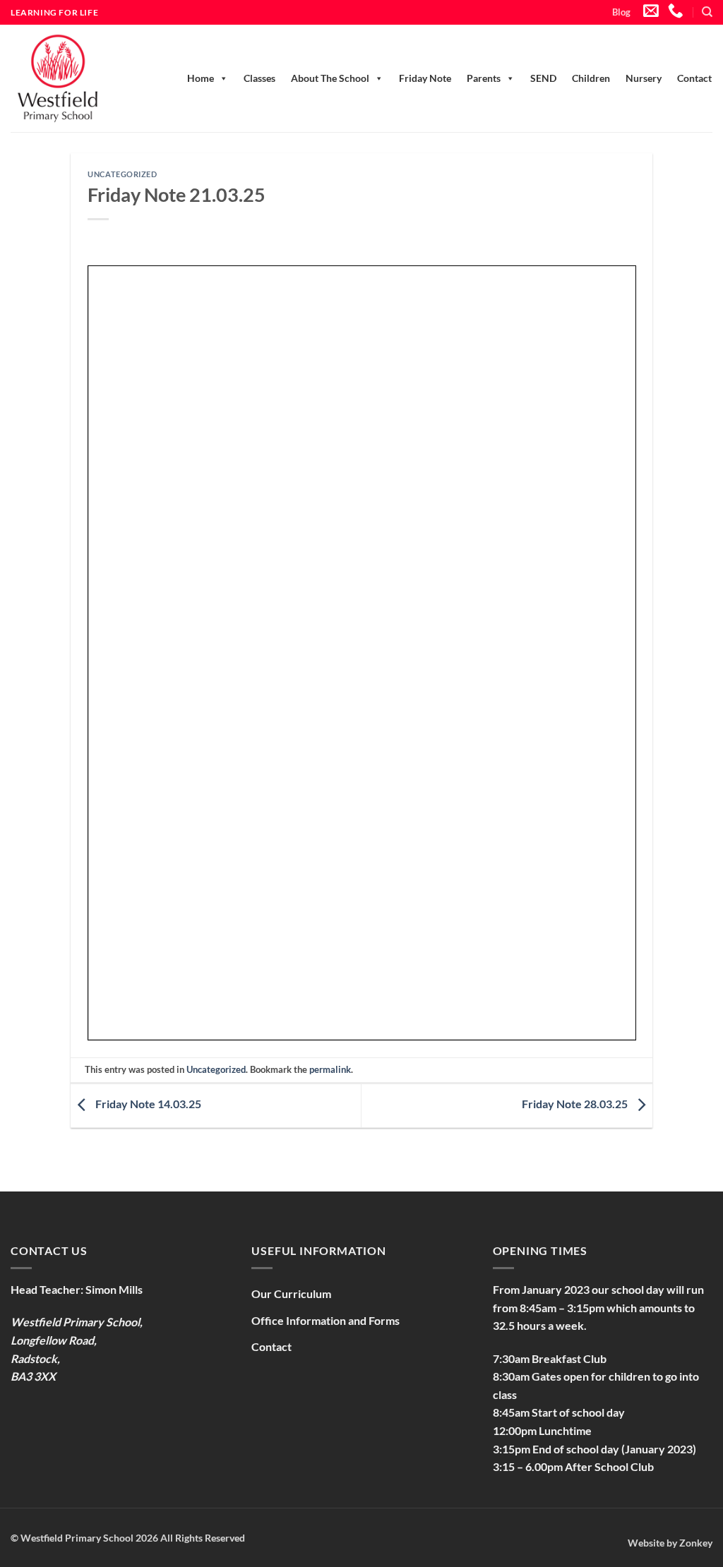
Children (591, 78)
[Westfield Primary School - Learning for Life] (74, 78)
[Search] (707, 12)
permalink (330, 1069)
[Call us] (675, 11)
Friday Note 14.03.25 (147, 1104)
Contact (694, 78)
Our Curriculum (291, 1293)
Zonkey (695, 1543)
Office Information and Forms (325, 1320)
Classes (259, 78)
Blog (621, 12)
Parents (484, 78)
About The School (330, 78)
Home (200, 78)
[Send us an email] (651, 11)
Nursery (644, 78)
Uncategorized (122, 174)
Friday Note (425, 78)
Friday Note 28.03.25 (576, 1104)
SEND (543, 78)
